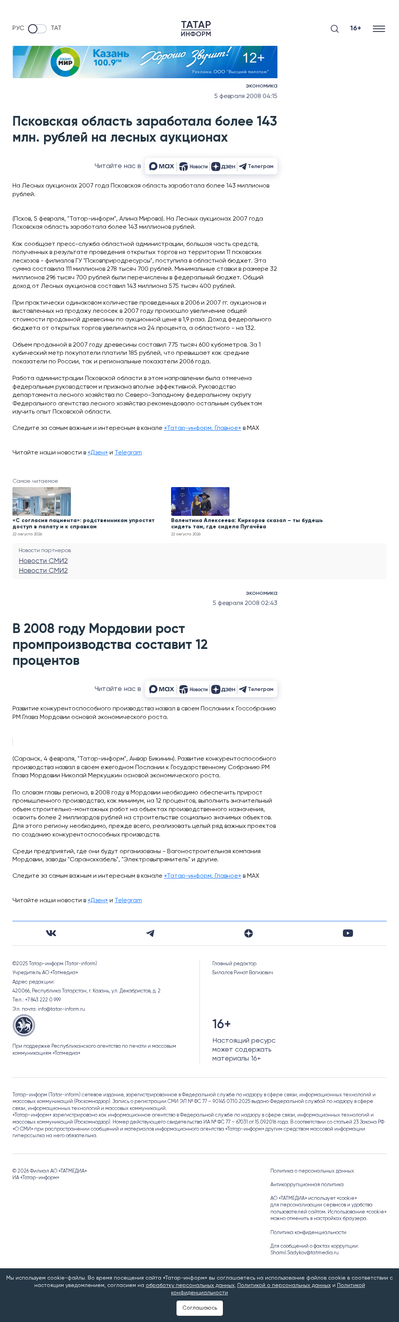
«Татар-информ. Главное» (202, 428)
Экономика (261, 86)
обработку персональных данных (190, 1285)
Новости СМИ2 (43, 561)
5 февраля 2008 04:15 (245, 96)
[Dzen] (248, 933)
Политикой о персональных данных (284, 1285)
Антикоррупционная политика (307, 1184)
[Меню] (380, 28)
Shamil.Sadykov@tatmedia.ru (304, 1252)
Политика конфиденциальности (308, 1232)
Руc (18, 28)
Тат (56, 28)
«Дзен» (98, 453)
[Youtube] (348, 933)
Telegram (128, 453)
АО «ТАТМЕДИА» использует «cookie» (313, 1198)
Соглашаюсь (199, 1308)
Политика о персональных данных (312, 1171)
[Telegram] (150, 933)
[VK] (51, 933)
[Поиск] (335, 29)
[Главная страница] (196, 28)
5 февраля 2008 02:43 (245, 603)
